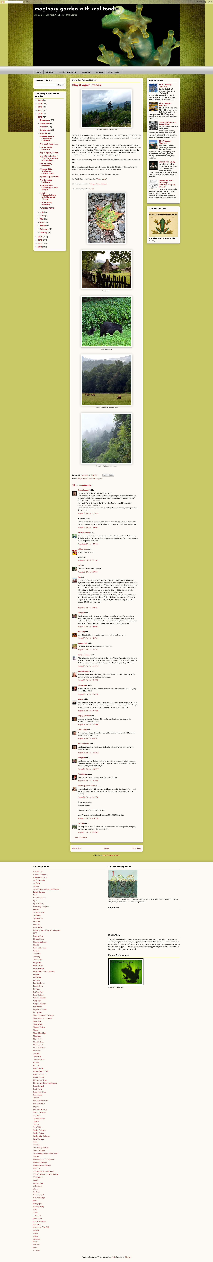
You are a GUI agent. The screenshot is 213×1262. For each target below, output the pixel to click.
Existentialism (38, 927)
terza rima (36, 1244)
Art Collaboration (39, 880)
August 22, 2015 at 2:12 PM (87, 560)
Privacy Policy (114, 72)
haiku (35, 1200)
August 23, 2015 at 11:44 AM (88, 724)
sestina (35, 1236)
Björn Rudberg (38, 903)
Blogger (128, 1257)
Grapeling (36, 956)
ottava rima (37, 1215)
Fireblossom (82, 685)
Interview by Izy (39, 983)
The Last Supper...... (49, 144)
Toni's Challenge (39, 1150)
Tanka (35, 1142)
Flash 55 (36, 945)
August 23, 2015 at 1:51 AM (88, 680)
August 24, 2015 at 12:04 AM (88, 769)
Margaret (81, 612)
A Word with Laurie (40, 877)
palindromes (37, 1218)
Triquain (36, 1156)
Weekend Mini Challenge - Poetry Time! (46, 171)
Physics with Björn (39, 1074)
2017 (40, 110)
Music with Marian (39, 1048)
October (44, 127)
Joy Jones (36, 989)
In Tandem (37, 977)
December (45, 120)
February (44, 229)
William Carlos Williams (98, 184)
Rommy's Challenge (40, 1109)
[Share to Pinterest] (113, 475)
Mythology (37, 1051)
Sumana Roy (82, 643)
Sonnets (36, 1121)
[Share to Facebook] (110, 475)
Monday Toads (38, 1045)
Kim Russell (37, 1006)
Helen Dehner (38, 965)
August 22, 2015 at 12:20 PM (88, 513)
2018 (40, 107)
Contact (99, 72)
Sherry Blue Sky (84, 532)
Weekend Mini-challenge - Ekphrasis (47, 138)
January (44, 232)
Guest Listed (37, 959)
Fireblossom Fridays (40, 942)
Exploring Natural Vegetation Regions (46, 930)
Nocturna (36, 1053)
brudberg (81, 631)
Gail (79, 565)
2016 (40, 114)
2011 (40, 247)
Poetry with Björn (39, 1092)
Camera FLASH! (39, 912)
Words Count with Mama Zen (43, 1171)
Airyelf (112, 1257)
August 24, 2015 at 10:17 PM (88, 797)
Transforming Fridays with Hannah (45, 1153)
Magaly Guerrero (84, 715)
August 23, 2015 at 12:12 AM (88, 666)
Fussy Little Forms (39, 948)
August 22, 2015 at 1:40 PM (87, 544)
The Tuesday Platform (46, 148)
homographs (37, 1203)
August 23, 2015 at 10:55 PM (88, 738)
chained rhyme (38, 1183)
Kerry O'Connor (84, 654)
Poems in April (38, 1086)
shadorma (36, 1239)
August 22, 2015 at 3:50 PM (87, 607)
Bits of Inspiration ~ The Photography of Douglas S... (49, 158)
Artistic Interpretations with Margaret (46, 889)
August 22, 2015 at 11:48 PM (88, 649)
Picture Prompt (38, 1077)
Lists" (92, 189)
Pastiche (36, 1062)
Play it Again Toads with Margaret (90, 478)
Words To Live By (167, 162)
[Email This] (103, 475)
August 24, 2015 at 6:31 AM (88, 780)
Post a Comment (81, 837)
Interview (36, 980)
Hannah (81, 823)
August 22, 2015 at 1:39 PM (87, 527)
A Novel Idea (38, 871)
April (42, 222)
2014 (40, 237)
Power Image (101, 179)
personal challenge (39, 1221)
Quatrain (36, 1097)
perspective (37, 1224)
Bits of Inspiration (39, 898)
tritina (35, 1247)
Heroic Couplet (38, 968)
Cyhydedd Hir (38, 918)
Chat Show (37, 915)
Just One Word (38, 992)
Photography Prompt (40, 1071)
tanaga (35, 1242)
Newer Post (76, 848)
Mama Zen (37, 1021)
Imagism (36, 974)
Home (38, 72)
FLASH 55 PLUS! (47, 208)
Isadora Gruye (38, 986)
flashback (36, 1192)
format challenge (39, 1197)
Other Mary (82, 729)
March (43, 226)
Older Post (136, 848)
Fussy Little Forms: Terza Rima (168, 123)
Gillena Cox (82, 549)
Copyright (86, 72)
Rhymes (36, 1106)
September (45, 130)
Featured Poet (38, 936)
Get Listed (36, 953)
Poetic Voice (37, 1089)
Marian (80, 699)
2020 (40, 100)
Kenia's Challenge (39, 998)
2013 (40, 240)
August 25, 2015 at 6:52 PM (87, 832)
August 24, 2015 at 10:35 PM (88, 818)
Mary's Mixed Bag (39, 1033)
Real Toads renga (39, 1103)
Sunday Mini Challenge (41, 1136)
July (42, 212)
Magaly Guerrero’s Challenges (43, 1015)
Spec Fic (36, 1124)
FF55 (35, 933)
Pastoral (36, 1065)
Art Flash (36, 883)
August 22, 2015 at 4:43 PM (87, 626)
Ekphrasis (36, 921)
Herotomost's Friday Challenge (44, 971)
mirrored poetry (38, 1206)
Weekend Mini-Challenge (42, 1165)
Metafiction (37, 1036)
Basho (35, 895)
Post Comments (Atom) (111, 855)
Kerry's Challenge (39, 1003)
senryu (35, 1233)
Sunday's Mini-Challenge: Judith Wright (49, 187)
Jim (79, 577)
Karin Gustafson (38, 995)
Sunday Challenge (39, 1130)
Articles (36, 886)
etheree (35, 1189)
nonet (35, 1209)
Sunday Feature (38, 1133)
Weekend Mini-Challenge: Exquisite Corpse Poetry (167, 184)
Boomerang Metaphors (41, 906)
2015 (40, 117)
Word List (36, 1168)
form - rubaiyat (38, 1195)
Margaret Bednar (39, 1027)
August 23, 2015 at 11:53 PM (88, 752)
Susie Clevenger (83, 671)
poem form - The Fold (41, 1227)
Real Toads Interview (40, 1100)
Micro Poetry (37, 1039)
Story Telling (37, 1127)
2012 (40, 243)
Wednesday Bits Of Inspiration (43, 1159)
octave (35, 1212)
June (42, 215)
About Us (50, 72)
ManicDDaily (38, 1024)
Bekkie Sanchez (83, 490)
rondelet (36, 1230)
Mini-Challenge (38, 1042)
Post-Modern (37, 1095)
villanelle (36, 1250)
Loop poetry (37, 1012)
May (42, 219)
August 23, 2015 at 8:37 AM (88, 710)
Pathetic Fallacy (38, 1068)
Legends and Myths (40, 1009)
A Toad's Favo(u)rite (40, 874)
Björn (35, 901)
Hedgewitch (37, 962)
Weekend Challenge (40, 1162)
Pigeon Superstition (49, 177)
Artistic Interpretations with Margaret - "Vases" (48, 196)
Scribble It (37, 1115)
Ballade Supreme (39, 892)
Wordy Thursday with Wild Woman (45, 1174)
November (45, 123)
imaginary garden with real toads (75, 9)
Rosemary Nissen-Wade (86, 785)
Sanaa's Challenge (39, 1112)
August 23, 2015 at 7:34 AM (88, 694)
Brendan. (36, 909)
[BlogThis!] (106, 475)
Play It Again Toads (40, 1080)
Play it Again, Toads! (49, 153)
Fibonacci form (38, 939)
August (43, 133)
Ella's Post (36, 924)
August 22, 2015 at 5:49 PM (87, 638)
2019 (40, 103)
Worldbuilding (38, 1177)
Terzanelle (36, 1145)
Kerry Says (37, 1000)
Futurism (36, 951)
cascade (35, 1180)
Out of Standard (38, 1059)
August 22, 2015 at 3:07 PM (87, 572)
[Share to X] (108, 475)
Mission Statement (68, 72)
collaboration (37, 1186)
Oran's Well (37, 1056)
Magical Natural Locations (42, 1018)
